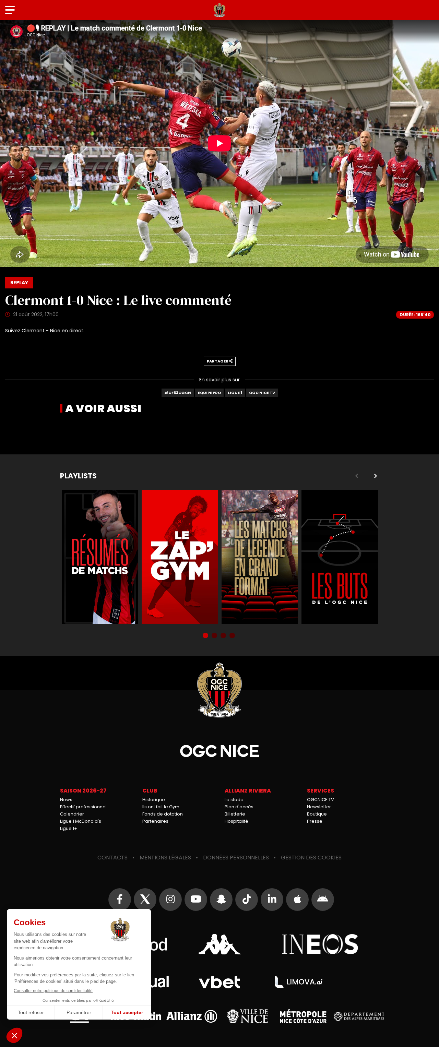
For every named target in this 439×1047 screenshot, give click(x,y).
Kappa (219, 944)
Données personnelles (236, 857)
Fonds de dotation (162, 814)
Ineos (320, 944)
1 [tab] (206, 636)
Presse (314, 821)
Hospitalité (236, 821)
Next (375, 476)
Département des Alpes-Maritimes (359, 1016)
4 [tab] (232, 636)
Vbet (219, 982)
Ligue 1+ (68, 828)
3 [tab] (224, 636)
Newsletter (319, 807)
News (66, 799)
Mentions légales (165, 857)
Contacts (112, 857)
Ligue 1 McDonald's (80, 821)
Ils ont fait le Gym (160, 807)
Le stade (234, 799)
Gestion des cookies (311, 857)
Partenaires (155, 821)
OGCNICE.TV (320, 799)
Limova (298, 982)
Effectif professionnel (83, 807)
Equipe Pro (209, 392)
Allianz (191, 1016)
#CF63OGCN (177, 392)
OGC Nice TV (262, 392)
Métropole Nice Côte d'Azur (303, 1016)
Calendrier (72, 814)
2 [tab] (215, 636)
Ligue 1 (235, 392)
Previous (356, 476)
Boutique (317, 814)
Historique (153, 799)
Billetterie (235, 814)
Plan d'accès (239, 807)
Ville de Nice (247, 1016)
